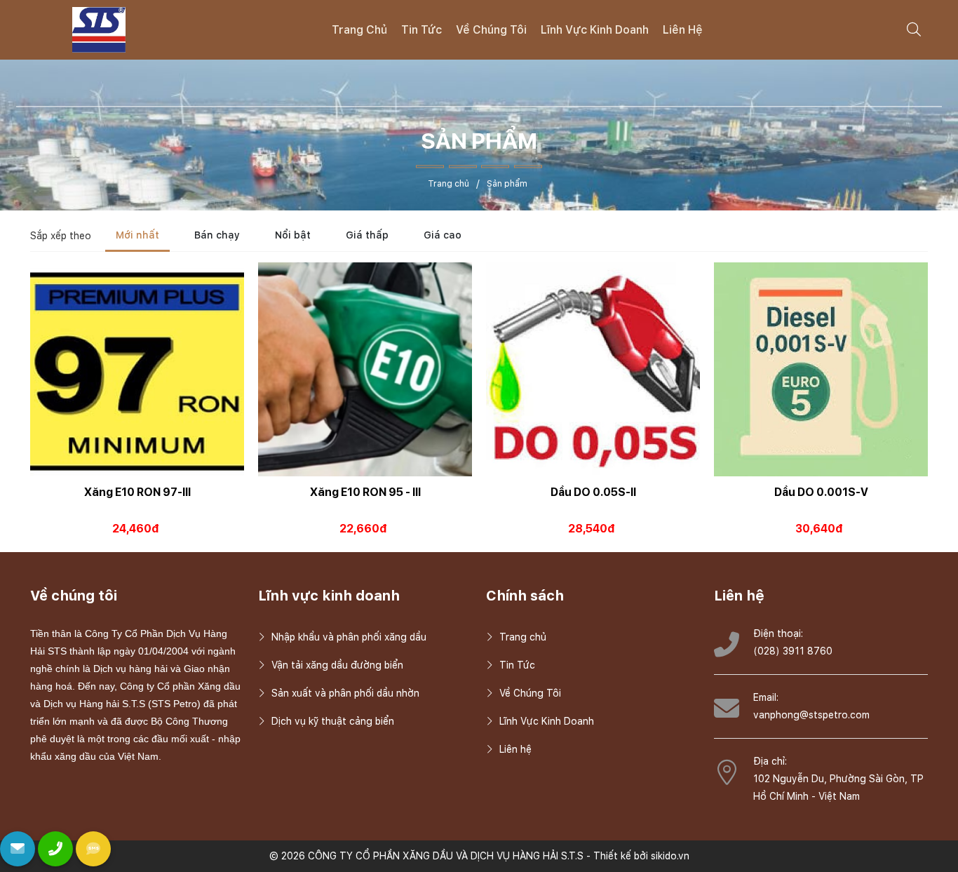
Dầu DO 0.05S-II (593, 492)
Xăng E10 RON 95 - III (365, 492)
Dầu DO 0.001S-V (821, 492)
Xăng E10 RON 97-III (137, 492)
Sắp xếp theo (60, 235)
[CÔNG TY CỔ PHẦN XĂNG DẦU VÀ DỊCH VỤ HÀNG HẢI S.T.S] (99, 28)
